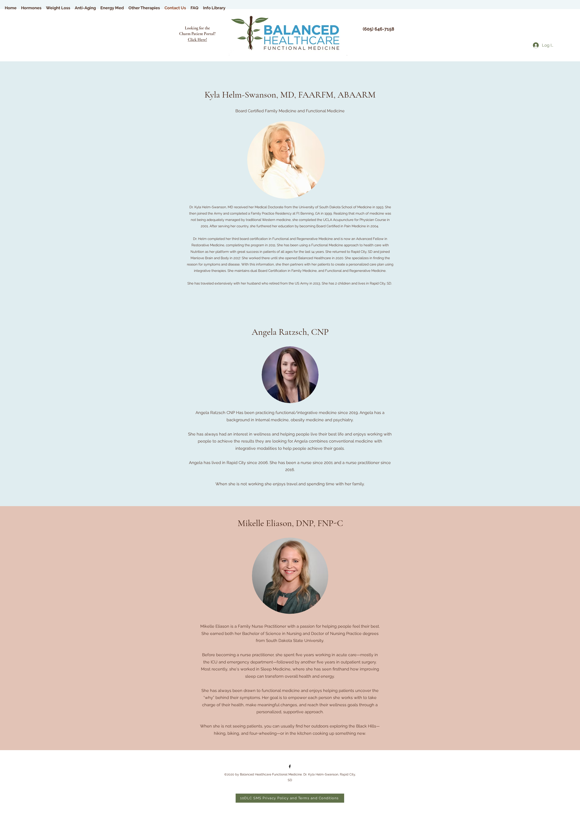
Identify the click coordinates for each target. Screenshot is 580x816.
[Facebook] (290, 766)
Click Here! (197, 39)
